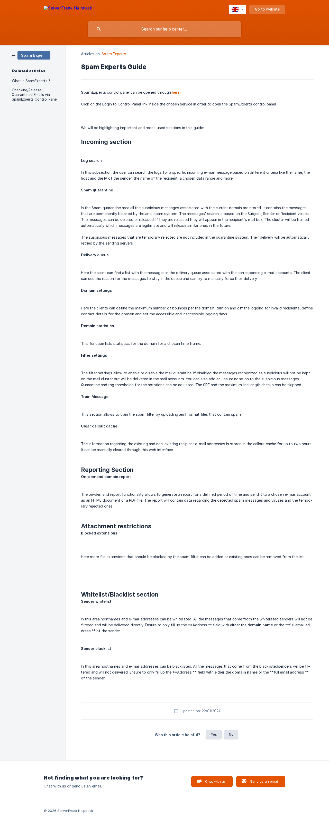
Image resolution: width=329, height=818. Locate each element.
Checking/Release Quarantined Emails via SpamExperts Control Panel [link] (35, 94)
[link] (31, 55)
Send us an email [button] (264, 781)
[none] (68, 9)
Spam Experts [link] (114, 54)
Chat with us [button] (215, 781)
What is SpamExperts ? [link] (31, 81)
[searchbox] (164, 29)
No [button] (231, 734)
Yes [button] (214, 734)
